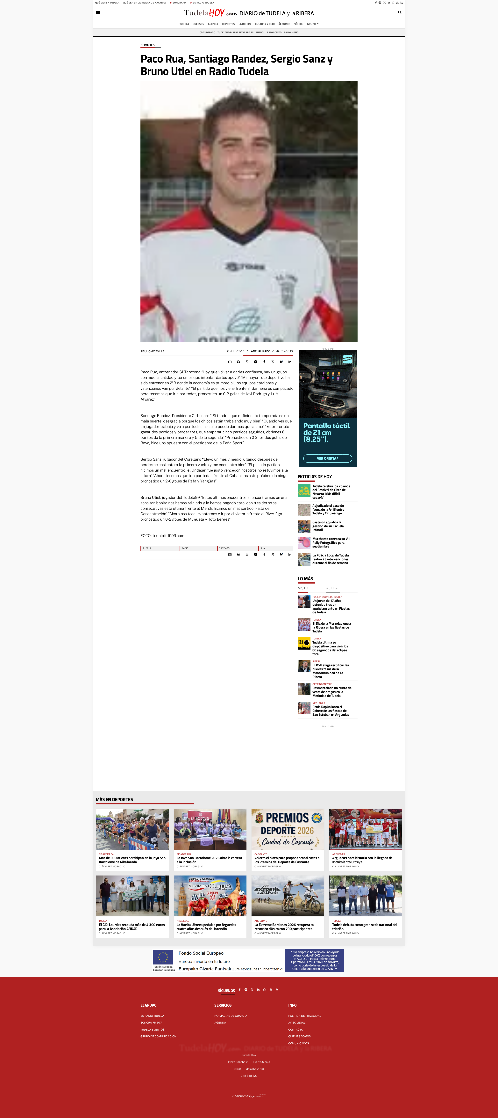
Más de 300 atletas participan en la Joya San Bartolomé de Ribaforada (132, 860)
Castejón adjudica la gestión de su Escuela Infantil (328, 526)
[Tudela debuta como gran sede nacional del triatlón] (365, 896)
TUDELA (147, 548)
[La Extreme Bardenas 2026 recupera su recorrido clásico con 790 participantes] (288, 896)
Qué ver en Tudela (107, 2)
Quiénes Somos (299, 1036)
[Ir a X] (384, 2)
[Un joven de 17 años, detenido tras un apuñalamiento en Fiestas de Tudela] (304, 601)
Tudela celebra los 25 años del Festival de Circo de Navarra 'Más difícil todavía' (331, 491)
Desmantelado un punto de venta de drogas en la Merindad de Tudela (331, 691)
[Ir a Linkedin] (389, 2)
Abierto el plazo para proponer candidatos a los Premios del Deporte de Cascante (287, 860)
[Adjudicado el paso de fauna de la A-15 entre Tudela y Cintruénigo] (304, 510)
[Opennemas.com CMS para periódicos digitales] (249, 1096)
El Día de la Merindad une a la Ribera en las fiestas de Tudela (331, 627)
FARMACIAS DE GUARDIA (230, 1015)
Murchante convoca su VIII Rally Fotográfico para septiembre (331, 542)
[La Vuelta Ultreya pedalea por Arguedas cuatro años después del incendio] (210, 896)
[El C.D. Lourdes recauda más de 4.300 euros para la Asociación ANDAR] (132, 896)
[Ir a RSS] (402, 2)
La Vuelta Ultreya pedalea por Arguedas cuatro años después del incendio (206, 926)
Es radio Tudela (152, 1015)
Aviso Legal (296, 1022)
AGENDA (220, 1022)
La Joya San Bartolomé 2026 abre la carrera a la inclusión (209, 860)
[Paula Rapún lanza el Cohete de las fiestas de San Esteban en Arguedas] (304, 708)
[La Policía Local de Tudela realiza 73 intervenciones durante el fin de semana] (304, 559)
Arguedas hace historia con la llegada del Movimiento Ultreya (363, 860)
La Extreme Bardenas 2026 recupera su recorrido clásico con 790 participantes (284, 926)
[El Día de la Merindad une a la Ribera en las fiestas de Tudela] (304, 624)
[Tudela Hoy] (249, 12)
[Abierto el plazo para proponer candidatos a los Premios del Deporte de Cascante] (288, 829)
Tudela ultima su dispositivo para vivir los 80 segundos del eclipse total (330, 648)
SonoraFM (179, 2)
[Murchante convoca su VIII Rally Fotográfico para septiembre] (304, 543)
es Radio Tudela (203, 2)
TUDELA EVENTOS (152, 1029)
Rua (262, 548)
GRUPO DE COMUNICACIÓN (158, 1036)
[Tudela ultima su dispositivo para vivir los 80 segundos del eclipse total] (304, 643)
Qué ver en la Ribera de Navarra (144, 2)
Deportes (147, 45)
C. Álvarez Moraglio (112, 866)
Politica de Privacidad (305, 1015)
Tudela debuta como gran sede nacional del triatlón (364, 926)
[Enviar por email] (229, 361)
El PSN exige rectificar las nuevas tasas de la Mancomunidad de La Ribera (330, 670)
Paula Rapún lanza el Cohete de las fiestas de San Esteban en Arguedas (330, 710)
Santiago (224, 548)
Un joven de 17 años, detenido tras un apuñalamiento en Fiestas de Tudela (331, 606)
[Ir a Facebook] (376, 2)
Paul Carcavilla (153, 351)
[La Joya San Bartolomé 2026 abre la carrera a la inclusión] (210, 829)
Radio (185, 548)
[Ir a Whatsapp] (393, 2)
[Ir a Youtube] (397, 2)
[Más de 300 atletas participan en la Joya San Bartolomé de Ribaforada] (132, 829)
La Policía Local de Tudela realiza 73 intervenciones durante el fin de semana (330, 559)
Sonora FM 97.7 (151, 1022)
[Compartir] (247, 361)
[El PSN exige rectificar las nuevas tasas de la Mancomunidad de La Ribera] (304, 666)
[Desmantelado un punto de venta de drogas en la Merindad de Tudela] (304, 689)
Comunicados (298, 1043)
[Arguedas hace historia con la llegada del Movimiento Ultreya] (365, 829)
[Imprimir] (238, 361)
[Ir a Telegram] (380, 2)
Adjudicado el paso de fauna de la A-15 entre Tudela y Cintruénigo (328, 509)
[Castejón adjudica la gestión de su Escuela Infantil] (304, 526)
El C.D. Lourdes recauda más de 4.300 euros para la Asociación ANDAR (132, 926)
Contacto (295, 1029)
